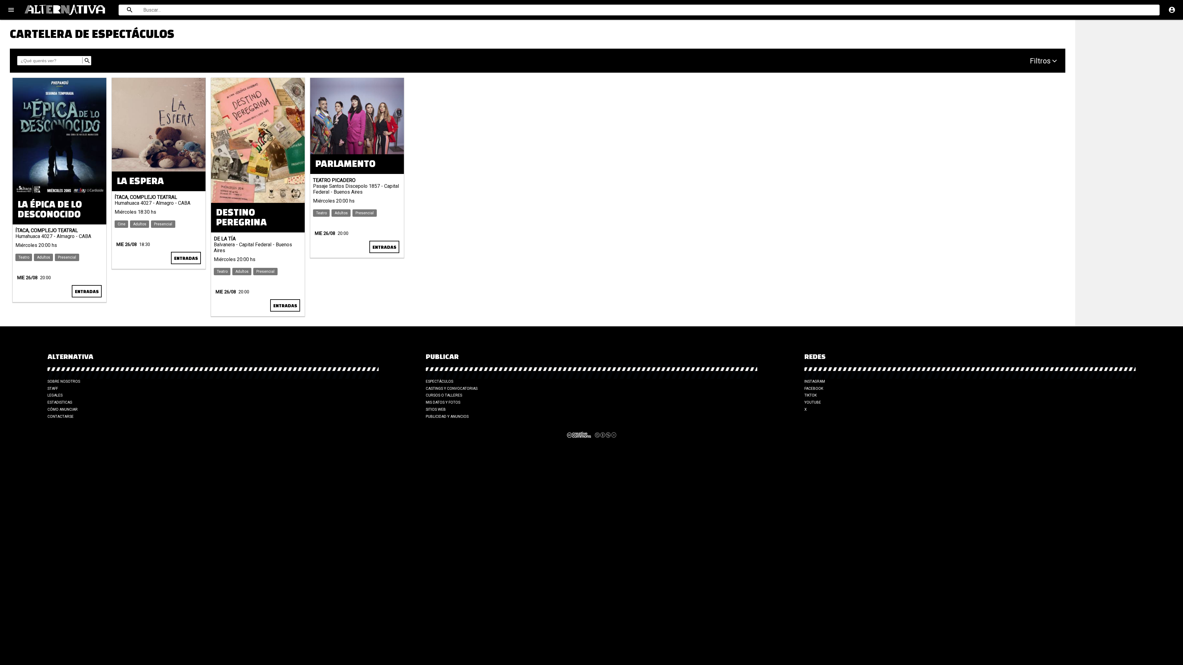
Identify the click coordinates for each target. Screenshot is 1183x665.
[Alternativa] (68, 10)
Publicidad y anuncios (447, 416)
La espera (140, 181)
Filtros (1040, 61)
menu (11, 10)
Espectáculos (439, 381)
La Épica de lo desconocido (50, 209)
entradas (186, 258)
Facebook (813, 388)
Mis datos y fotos (443, 402)
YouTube (812, 402)
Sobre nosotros (63, 381)
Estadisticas (59, 402)
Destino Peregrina (241, 218)
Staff (52, 388)
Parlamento (345, 164)
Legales (55, 395)
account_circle (1172, 10)
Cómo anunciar (62, 409)
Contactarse (60, 416)
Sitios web (436, 409)
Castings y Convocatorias (452, 388)
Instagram (814, 381)
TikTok (810, 395)
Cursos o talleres (444, 395)
